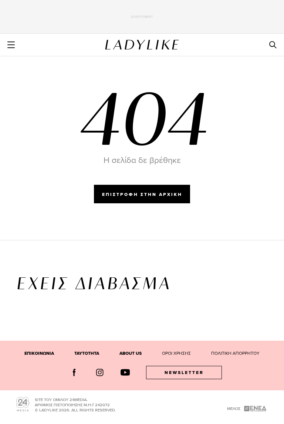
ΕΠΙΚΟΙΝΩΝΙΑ (39, 353)
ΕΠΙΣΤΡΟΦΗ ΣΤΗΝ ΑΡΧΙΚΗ (142, 194)
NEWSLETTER (184, 372)
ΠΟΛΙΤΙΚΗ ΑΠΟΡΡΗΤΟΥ (235, 353)
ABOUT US (130, 353)
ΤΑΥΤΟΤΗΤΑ (86, 353)
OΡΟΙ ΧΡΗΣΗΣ (176, 353)
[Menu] (11, 45)
